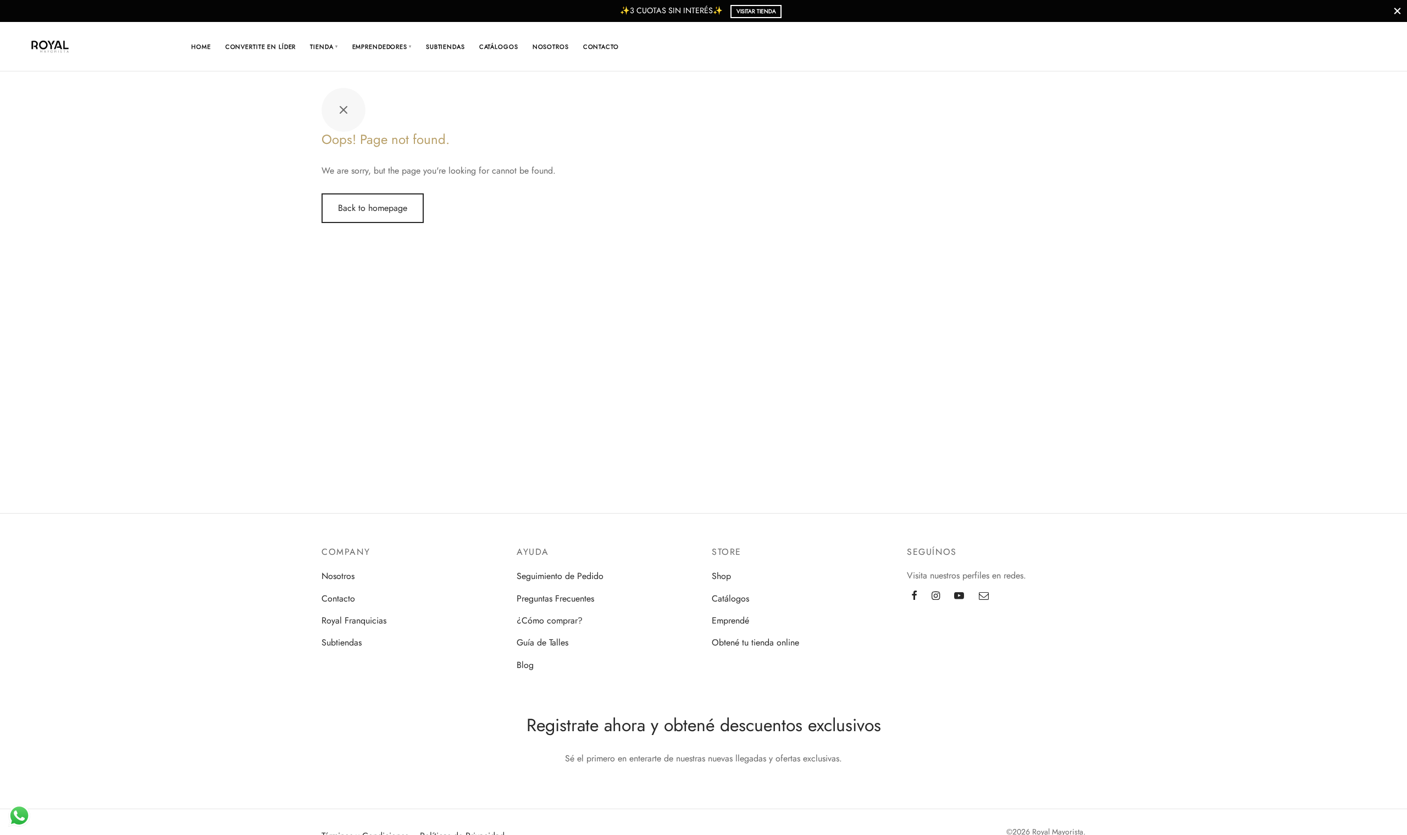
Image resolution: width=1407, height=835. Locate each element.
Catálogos (498, 46)
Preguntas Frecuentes (555, 598)
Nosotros (551, 46)
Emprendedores (382, 46)
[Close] (1397, 11)
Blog (525, 665)
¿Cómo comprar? (550, 620)
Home (201, 46)
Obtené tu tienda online (755, 642)
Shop (721, 576)
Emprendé (730, 620)
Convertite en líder (260, 46)
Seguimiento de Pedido (560, 576)
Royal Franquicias (354, 620)
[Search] (1307, 46)
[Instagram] (935, 596)
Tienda (323, 46)
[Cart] (1333, 46)
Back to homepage (372, 208)
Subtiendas (445, 46)
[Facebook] (914, 596)
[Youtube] (959, 596)
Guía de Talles (542, 642)
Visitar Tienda (756, 11)
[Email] (983, 596)
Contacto (601, 46)
